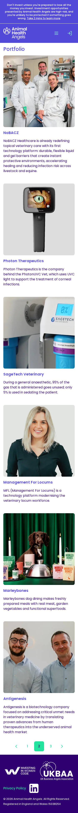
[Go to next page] (62, 746)
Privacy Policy (14, 788)
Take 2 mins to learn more (43, 18)
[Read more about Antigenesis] (39, 678)
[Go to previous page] (16, 746)
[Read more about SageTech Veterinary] (39, 346)
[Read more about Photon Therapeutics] (39, 235)
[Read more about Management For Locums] (39, 454)
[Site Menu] (56, 33)
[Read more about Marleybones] (39, 562)
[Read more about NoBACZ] (39, 114)
